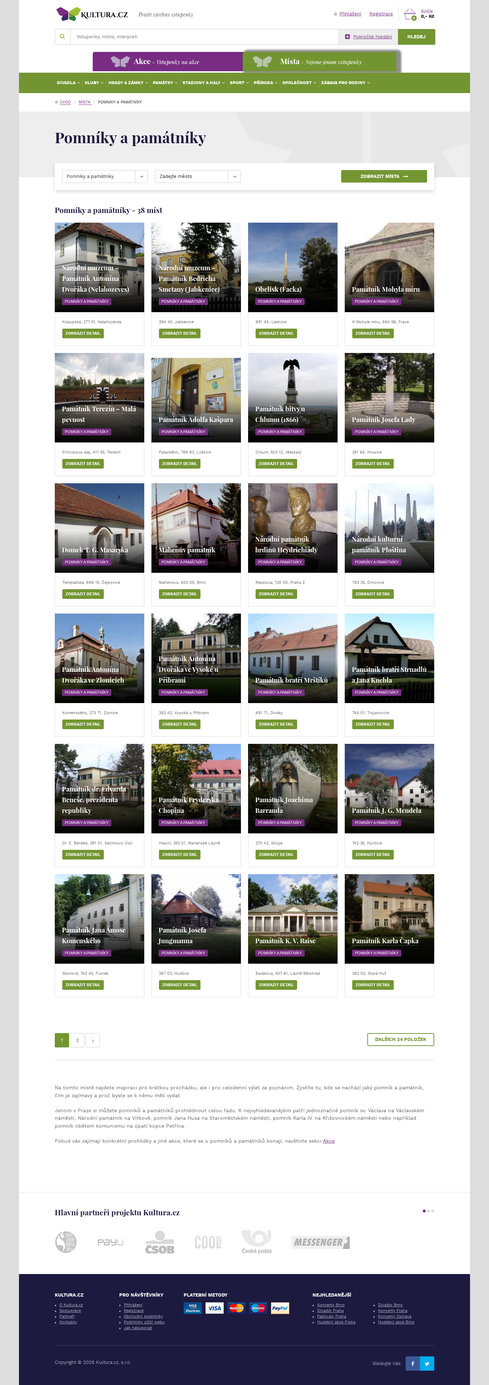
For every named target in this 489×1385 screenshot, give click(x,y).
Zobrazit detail (83, 333)
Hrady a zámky (126, 82)
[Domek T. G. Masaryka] (99, 528)
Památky (163, 82)
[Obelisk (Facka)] (293, 267)
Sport (238, 82)
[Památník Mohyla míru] (389, 267)
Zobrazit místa (380, 176)
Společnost (297, 82)
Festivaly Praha (331, 1316)
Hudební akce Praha (336, 1322)
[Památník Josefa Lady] (389, 397)
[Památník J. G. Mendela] (389, 788)
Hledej (416, 36)
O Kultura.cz (71, 1305)
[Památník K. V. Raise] (293, 919)
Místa (85, 102)
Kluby (92, 82)
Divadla (67, 82)
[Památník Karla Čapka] (389, 919)
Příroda (264, 82)
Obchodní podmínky (143, 1316)
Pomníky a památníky (86, 301)
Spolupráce (70, 1310)
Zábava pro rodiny (344, 82)
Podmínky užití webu (144, 1322)
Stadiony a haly (202, 82)
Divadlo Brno (390, 1305)
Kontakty (68, 1322)
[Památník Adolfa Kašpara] (196, 397)
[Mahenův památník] (196, 528)
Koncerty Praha (392, 1310)
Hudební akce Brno (396, 1322)
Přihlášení (350, 13)
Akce (329, 1141)
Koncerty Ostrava (394, 1316)
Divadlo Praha (330, 1310)
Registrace (381, 13)
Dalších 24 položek (400, 1039)
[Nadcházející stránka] (93, 1040)
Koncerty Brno (331, 1305)
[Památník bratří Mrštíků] (293, 658)
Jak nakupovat (138, 1328)
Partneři (66, 1316)
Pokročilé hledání (372, 36)
